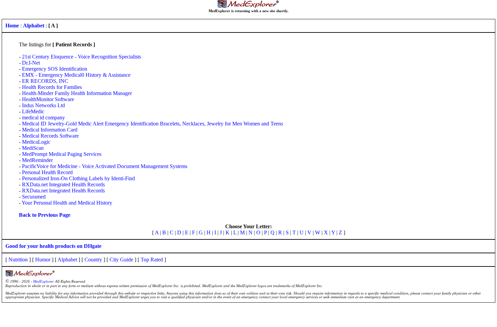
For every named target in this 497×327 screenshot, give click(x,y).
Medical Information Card (49, 130)
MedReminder (37, 160)
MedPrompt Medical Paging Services (61, 154)
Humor (42, 259)
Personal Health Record (47, 172)
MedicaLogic (36, 142)
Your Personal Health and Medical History (67, 203)
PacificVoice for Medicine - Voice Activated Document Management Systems (104, 166)
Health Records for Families (52, 87)
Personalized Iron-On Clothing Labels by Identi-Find (78, 178)
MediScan (33, 148)
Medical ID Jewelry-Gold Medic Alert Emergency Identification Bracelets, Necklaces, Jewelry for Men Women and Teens (152, 123)
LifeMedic (33, 111)
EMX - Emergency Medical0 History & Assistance (76, 75)
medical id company (43, 117)
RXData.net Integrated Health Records (63, 184)
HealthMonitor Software (48, 99)
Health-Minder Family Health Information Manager (77, 93)
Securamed (34, 197)
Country (93, 259)
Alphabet (67, 259)
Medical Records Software (50, 136)
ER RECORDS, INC (45, 81)
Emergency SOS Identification (54, 69)
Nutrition (18, 259)
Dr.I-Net (31, 63)
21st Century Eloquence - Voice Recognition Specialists (81, 57)
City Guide (121, 259)
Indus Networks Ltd (43, 105)
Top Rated (152, 259)
